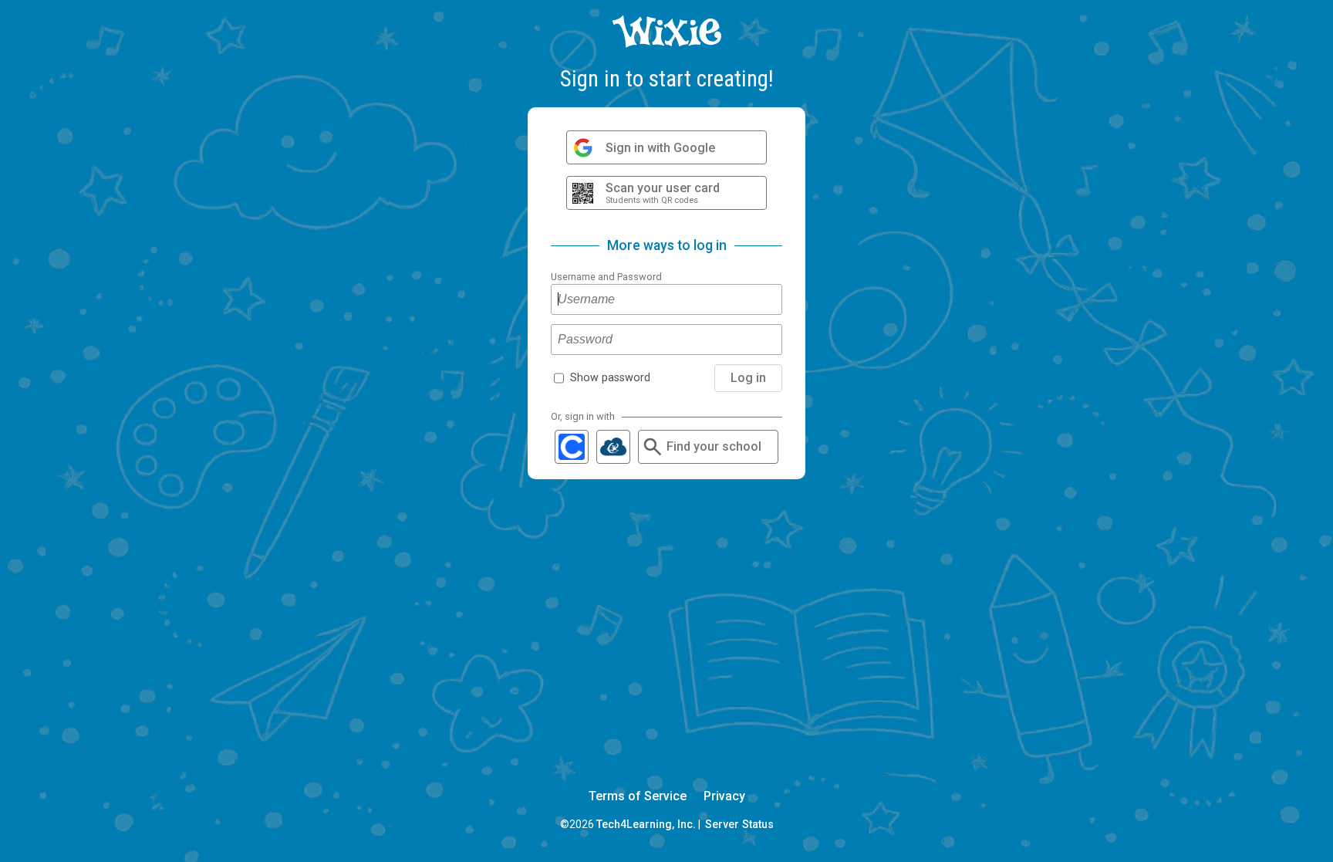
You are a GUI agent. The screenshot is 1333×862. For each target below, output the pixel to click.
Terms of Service (638, 796)
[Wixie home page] (666, 43)
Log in (748, 377)
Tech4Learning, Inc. (646, 824)
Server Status (739, 824)
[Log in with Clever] (572, 447)
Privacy (724, 796)
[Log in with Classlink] (613, 447)
